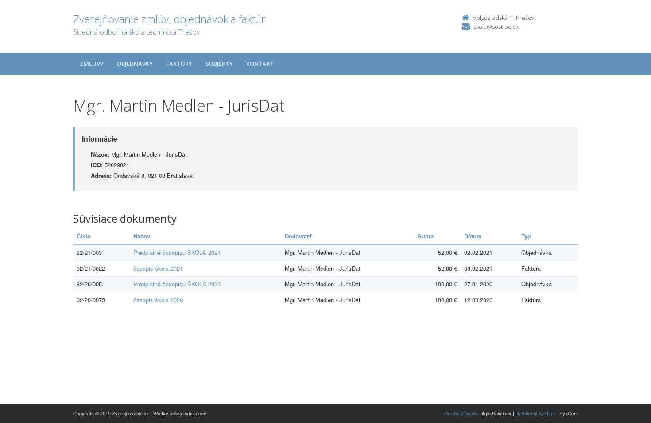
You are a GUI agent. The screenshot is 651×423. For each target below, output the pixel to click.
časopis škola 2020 (158, 300)
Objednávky (135, 64)
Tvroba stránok (460, 413)
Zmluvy (92, 64)
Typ (526, 236)
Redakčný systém (535, 413)
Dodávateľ (298, 236)
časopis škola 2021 (158, 268)
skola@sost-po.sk (495, 27)
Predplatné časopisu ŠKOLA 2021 (177, 252)
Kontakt (260, 64)
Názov (141, 236)
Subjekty (219, 64)
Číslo (84, 236)
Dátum (473, 236)
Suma (426, 236)
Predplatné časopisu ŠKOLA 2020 (177, 284)
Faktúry (179, 64)
